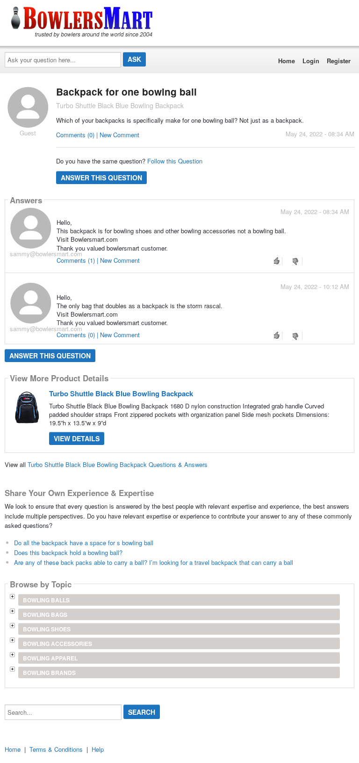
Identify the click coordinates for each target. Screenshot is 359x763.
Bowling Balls (46, 600)
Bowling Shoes (47, 629)
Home (286, 60)
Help (98, 749)
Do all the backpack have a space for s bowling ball (83, 542)
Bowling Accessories (57, 643)
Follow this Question (174, 160)
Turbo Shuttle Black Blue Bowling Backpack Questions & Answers (118, 464)
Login (310, 60)
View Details (77, 438)
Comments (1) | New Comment (98, 260)
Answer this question (101, 177)
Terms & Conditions (56, 749)
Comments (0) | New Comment (97, 134)
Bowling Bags (45, 614)
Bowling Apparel (50, 658)
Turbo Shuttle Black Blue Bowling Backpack (121, 393)
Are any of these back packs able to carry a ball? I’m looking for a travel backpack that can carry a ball (153, 562)
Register (339, 60)
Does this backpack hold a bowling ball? (68, 552)
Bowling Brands (49, 672)
